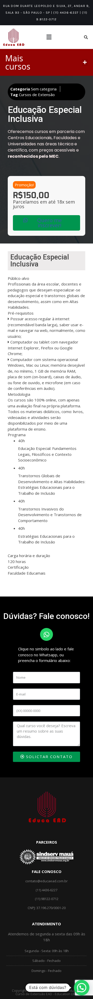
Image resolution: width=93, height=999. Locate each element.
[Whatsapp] (46, 634)
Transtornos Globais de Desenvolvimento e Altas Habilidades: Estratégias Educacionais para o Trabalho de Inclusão (51, 484)
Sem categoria (44, 88)
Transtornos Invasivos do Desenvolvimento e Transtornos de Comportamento (50, 514)
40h (21, 440)
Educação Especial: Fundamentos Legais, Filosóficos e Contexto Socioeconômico (47, 454)
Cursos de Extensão (37, 94)
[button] (85, 62)
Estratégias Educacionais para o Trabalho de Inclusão (46, 539)
